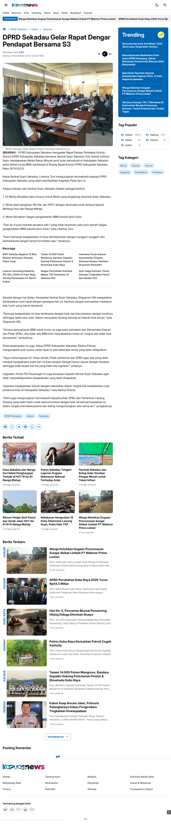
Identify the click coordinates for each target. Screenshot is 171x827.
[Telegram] (18, 426)
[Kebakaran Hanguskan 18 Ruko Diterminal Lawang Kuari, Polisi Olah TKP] (58, 501)
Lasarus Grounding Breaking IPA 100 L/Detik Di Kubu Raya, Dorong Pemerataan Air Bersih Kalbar (19, 276)
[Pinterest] (25, 426)
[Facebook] (5, 426)
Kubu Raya (4, 617)
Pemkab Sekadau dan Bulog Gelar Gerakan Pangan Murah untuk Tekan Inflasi (92, 475)
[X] (12, 426)
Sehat (64, 12)
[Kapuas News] (25, 5)
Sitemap (92, 789)
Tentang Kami (52, 776)
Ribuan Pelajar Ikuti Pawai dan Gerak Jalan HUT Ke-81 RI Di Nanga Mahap (19, 521)
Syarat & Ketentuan (140, 782)
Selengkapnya (56, 736)
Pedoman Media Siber (142, 776)
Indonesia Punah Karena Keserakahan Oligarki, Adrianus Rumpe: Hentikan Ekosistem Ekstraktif (93, 259)
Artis (26, 12)
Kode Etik (50, 789)
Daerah (4, 645)
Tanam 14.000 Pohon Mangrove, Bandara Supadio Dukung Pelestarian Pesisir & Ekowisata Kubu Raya (57, 259)
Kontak (6, 776)
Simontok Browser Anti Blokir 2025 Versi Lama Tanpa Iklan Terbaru (142, 45)
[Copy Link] (38, 426)
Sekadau (44, 416)
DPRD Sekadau (13, 416)
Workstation (51, 782)
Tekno (47, 12)
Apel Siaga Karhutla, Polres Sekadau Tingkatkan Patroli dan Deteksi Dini (94, 274)
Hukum (4, 552)
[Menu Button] (6, 5)
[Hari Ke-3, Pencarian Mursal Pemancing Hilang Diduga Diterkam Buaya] (27, 622)
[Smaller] (99, 54)
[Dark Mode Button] (157, 5)
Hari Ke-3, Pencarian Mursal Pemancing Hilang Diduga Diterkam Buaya (78, 612)
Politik (6, 12)
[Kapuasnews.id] (24, 767)
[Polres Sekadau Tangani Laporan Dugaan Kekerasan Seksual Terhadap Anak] (58, 454)
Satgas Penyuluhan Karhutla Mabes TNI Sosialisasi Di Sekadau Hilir (56, 274)
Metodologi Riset (12, 782)
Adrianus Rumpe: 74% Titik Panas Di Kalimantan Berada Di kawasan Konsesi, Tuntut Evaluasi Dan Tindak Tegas (143, 107)
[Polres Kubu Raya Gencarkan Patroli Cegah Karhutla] (27, 653)
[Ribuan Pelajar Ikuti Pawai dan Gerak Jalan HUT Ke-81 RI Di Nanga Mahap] (20, 501)
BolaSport (75, 12)
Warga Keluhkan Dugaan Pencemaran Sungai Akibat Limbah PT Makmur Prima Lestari (96, 523)
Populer (88, 12)
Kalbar (30, 416)
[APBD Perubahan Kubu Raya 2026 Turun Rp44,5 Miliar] (27, 591)
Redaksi (92, 776)
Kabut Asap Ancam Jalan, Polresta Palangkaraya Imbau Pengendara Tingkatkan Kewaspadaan (74, 707)
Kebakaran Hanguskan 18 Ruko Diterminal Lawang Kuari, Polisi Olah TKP (57, 521)
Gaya (56, 12)
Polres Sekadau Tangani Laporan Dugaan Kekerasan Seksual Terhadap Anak (56, 475)
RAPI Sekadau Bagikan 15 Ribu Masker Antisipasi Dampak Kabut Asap (20, 258)
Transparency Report (141, 789)
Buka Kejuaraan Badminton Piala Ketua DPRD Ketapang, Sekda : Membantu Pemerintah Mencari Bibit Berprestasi (143, 60)
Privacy (7, 789)
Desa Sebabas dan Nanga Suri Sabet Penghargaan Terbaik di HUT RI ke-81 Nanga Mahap (19, 475)
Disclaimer (93, 782)
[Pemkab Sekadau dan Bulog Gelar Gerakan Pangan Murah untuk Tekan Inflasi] (96, 454)
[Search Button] (165, 5)
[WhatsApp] (32, 426)
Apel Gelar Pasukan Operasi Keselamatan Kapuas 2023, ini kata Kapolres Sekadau (142, 76)
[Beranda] (4, 29)
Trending (36, 12)
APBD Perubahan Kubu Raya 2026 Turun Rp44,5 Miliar (114, 18)
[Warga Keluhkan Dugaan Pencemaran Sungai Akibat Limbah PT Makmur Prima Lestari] (96, 501)
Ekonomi (16, 12)
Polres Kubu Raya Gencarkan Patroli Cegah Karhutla (80, 643)
